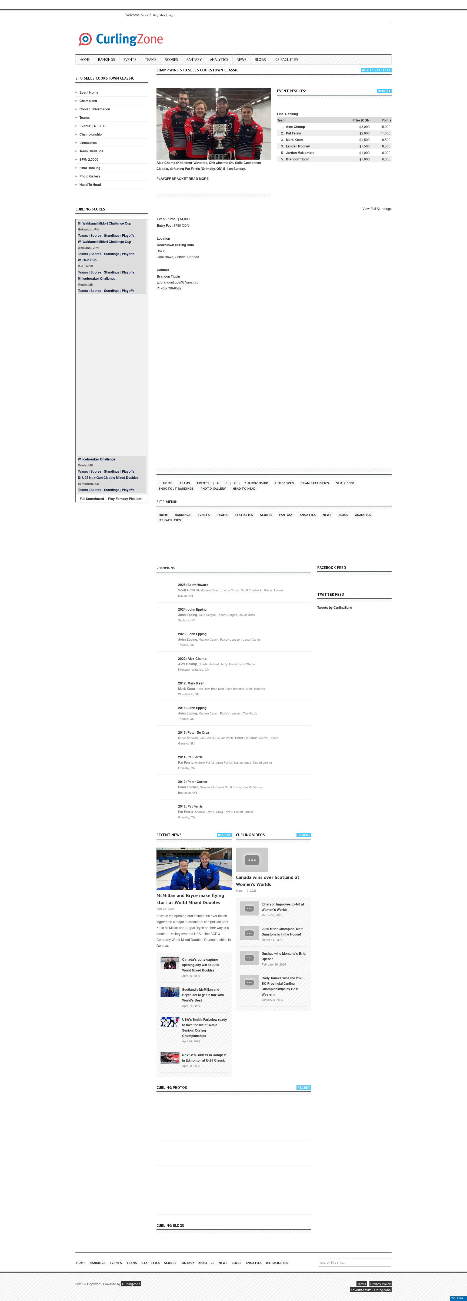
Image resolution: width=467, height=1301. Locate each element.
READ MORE (199, 178)
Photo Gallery (89, 176)
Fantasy (194, 59)
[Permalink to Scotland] (170, 991)
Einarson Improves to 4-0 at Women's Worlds (283, 907)
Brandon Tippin (297, 159)
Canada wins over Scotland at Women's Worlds (267, 880)
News (241, 59)
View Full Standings (377, 208)
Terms (361, 1284)
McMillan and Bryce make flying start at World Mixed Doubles (190, 898)
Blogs (260, 59)
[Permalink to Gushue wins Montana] (249, 957)
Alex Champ (295, 126)
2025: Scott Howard (193, 584)
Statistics (244, 515)
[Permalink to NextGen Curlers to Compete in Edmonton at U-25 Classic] (170, 1057)
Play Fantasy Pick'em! (125, 498)
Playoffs (128, 235)
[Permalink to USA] (170, 1022)
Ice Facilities (286, 59)
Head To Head (90, 184)
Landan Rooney (298, 146)
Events (130, 59)
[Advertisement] (112, 375)
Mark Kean (294, 139)
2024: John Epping (192, 609)
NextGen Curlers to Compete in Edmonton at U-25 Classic (204, 1057)
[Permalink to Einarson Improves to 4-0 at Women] (249, 908)
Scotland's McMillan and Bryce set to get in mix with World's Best (203, 995)
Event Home (88, 92)
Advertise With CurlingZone (371, 1289)
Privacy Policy (380, 1284)
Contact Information (94, 109)
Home (85, 59)
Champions (88, 100)
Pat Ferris (293, 133)
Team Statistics (91, 151)
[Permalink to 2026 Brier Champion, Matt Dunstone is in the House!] (249, 933)
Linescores (88, 142)
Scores (171, 59)
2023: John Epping (192, 633)
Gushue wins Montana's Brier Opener (284, 956)
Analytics (219, 59)
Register (159, 15)
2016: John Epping (192, 707)
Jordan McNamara (300, 152)
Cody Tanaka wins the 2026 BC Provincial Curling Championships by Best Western (282, 986)
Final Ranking (89, 167)
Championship (90, 134)
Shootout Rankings (176, 488)
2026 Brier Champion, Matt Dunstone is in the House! (282, 931)
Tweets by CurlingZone (334, 607)
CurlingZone (131, 1284)
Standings (111, 235)
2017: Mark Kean (191, 683)
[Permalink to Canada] (170, 962)
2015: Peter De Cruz (193, 732)
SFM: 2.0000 (88, 159)
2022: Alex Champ (192, 658)
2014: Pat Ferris (190, 757)
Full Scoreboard (92, 498)
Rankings (106, 59)
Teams (150, 59)
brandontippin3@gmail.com (181, 282)
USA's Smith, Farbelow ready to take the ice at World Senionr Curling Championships (204, 1027)
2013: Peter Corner (193, 781)
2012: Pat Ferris (190, 806)
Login (171, 15)
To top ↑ (458, 1298)
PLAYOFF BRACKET (172, 178)
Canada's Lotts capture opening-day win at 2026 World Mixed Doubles (200, 965)
